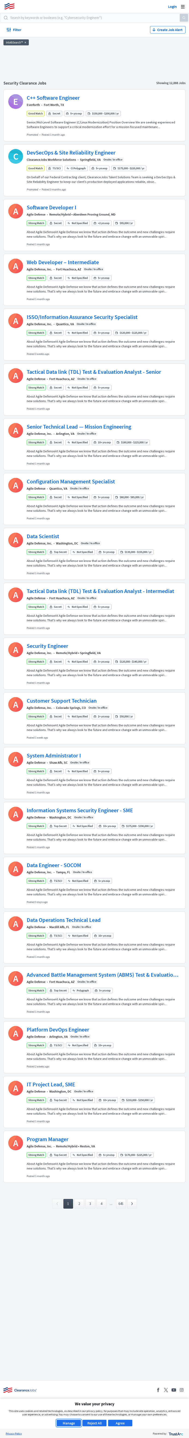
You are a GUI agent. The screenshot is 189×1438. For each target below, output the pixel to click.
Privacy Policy (14, 1433)
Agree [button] (120, 1423)
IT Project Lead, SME (51, 1084)
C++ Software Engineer (53, 97)
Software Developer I (51, 207)
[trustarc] (175, 1433)
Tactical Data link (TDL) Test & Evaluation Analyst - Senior (94, 371)
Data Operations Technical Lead (64, 920)
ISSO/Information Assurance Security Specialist (82, 317)
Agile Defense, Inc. (39, 269)
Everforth (33, 105)
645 (120, 1203)
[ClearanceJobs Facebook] (158, 1390)
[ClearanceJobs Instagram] (181, 1390)
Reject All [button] (94, 1423)
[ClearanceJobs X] (166, 1390)
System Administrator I (54, 755)
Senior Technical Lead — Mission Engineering (79, 426)
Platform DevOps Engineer (58, 1029)
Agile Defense (36, 214)
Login (172, 6)
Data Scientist (43, 536)
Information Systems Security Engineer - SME (80, 810)
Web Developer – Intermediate (63, 262)
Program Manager (47, 1139)
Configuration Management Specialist (71, 481)
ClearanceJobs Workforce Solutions (51, 160)
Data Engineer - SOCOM (54, 865)
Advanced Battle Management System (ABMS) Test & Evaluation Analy (101, 975)
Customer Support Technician (62, 700)
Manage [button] (69, 1423)
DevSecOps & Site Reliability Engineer (71, 152)
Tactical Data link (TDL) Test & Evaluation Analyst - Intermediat (100, 591)
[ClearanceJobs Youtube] (174, 1390)
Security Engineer (47, 645)
